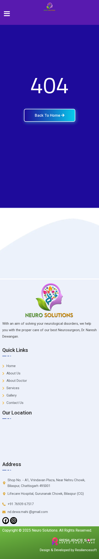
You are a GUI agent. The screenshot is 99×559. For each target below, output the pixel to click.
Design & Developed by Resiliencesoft (68, 550)
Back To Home (48, 115)
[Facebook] (5, 520)
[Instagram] (13, 520)
